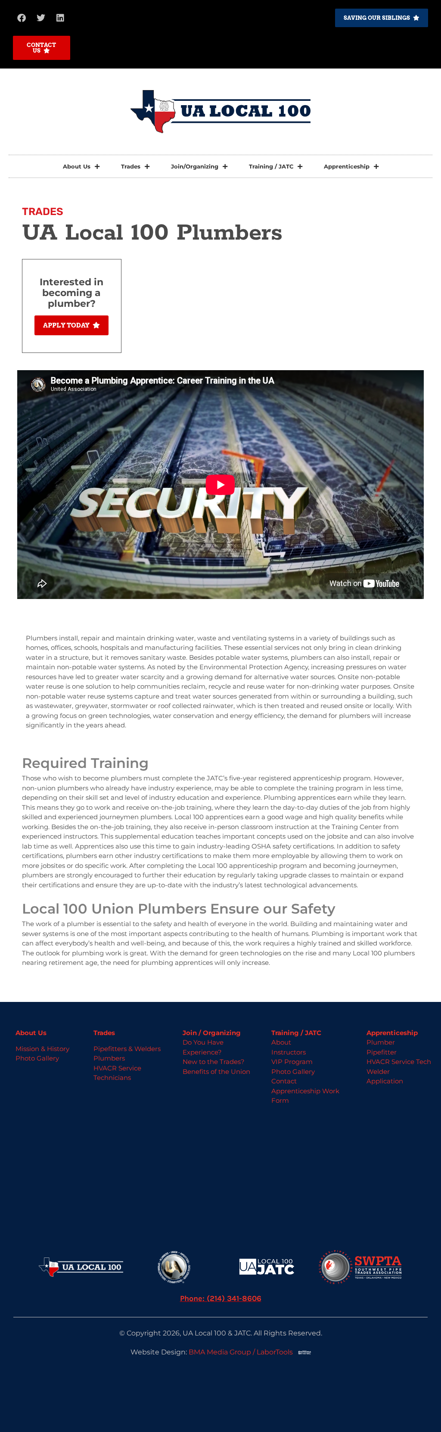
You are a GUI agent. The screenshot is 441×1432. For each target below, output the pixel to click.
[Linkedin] (60, 18)
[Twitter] (41, 18)
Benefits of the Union (216, 1071)
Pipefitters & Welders (127, 1049)
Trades (130, 166)
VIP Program (292, 1062)
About (281, 1042)
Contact (284, 1081)
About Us (76, 166)
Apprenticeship (347, 166)
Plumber (380, 1042)
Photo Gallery (37, 1058)
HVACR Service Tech (398, 1062)
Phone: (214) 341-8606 (220, 1298)
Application (384, 1081)
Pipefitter (381, 1052)
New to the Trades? (214, 1062)
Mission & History (42, 1049)
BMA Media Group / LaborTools (243, 1352)
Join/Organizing (194, 166)
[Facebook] (21, 18)
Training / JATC (271, 166)
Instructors (288, 1052)
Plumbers (109, 1058)
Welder (378, 1071)
